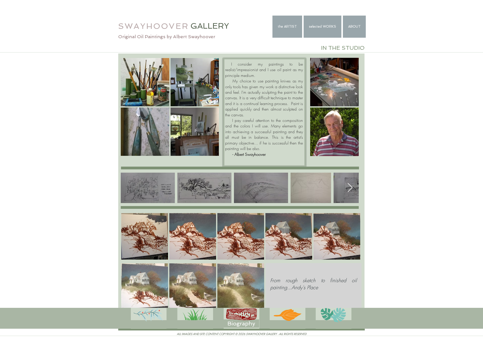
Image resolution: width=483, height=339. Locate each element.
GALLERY (209, 26)
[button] (149, 324)
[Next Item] (350, 188)
